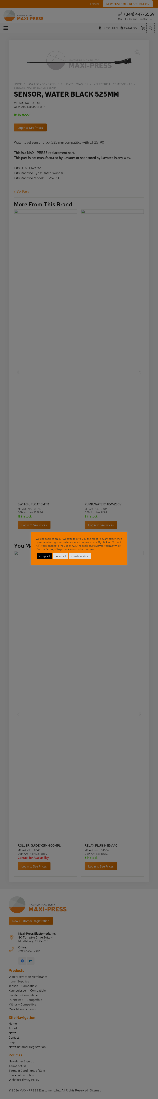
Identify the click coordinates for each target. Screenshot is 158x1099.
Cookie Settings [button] (79, 556)
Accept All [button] (44, 556)
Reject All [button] (60, 556)
